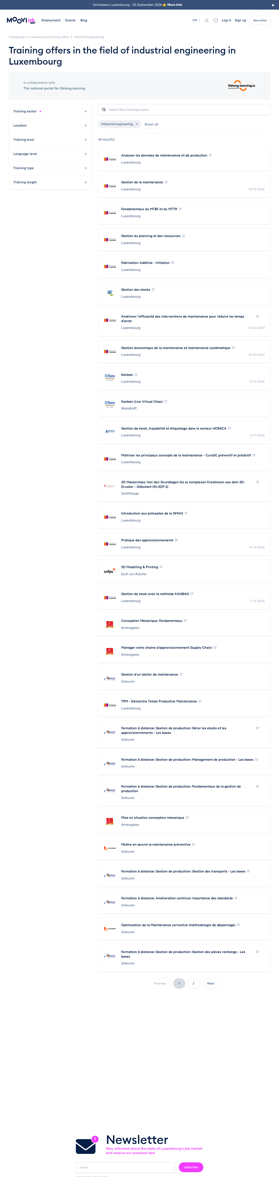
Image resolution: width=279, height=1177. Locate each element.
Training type (24, 168)
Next (210, 983)
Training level (24, 140)
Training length (25, 182)
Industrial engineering (117, 124)
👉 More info (172, 5)
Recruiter (260, 20)
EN (195, 20)
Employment (51, 20)
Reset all (151, 124)
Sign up (240, 20)
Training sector (25, 111)
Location (20, 125)
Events (70, 20)
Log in (226, 20)
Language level (25, 154)
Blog (83, 20)
